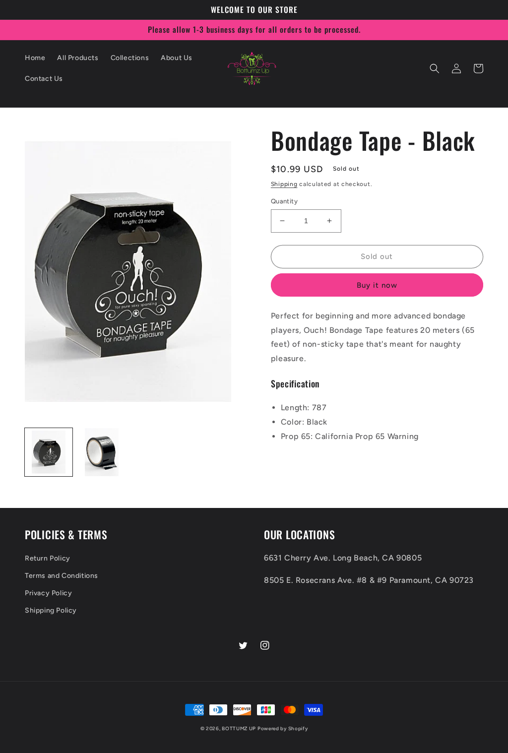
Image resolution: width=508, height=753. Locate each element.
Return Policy (47, 558)
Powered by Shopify (282, 728)
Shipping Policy (51, 610)
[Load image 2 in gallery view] (101, 452)
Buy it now (377, 285)
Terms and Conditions (61, 575)
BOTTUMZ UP (239, 728)
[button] (434, 68)
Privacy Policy (48, 593)
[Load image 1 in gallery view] (48, 452)
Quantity (284, 201)
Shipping (284, 184)
